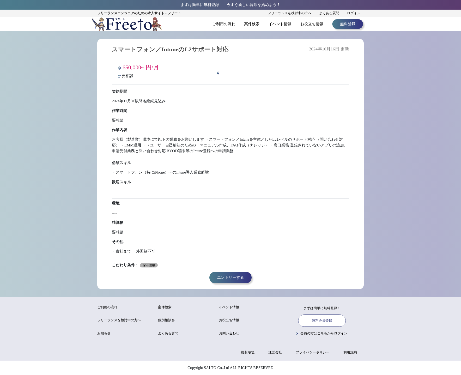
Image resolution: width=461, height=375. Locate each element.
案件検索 (252, 24)
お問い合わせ (229, 333)
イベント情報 (279, 24)
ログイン (353, 13)
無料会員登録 (322, 320)
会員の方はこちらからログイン (323, 333)
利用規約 (350, 352)
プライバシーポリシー (312, 352)
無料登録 (347, 24)
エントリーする (230, 277)
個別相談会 (166, 320)
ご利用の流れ (223, 24)
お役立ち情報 (311, 24)
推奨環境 (248, 352)
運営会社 (275, 352)
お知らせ (104, 333)
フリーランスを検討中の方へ (289, 13)
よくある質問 (329, 13)
